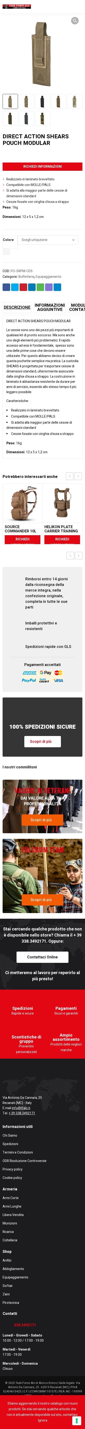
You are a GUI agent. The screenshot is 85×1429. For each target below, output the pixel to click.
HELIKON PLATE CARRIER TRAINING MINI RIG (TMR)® (61, 531)
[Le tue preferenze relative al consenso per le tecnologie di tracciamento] (76, 1420)
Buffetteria (26, 276)
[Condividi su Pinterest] (23, 287)
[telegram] (43, 1083)
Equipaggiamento (48, 276)
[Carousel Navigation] (74, 476)
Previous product (70, 555)
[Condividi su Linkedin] (32, 287)
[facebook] (4, 1083)
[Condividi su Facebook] (6, 287)
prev (69, 476)
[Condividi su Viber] (49, 287)
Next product (78, 555)
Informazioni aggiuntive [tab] (50, 307)
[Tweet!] (15, 287)
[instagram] (24, 1083)
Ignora (42, 1420)
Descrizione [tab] (17, 308)
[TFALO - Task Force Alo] (17, 6)
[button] (75, 20)
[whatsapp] (62, 1083)
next (78, 476)
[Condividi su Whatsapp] (40, 287)
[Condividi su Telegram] (57, 287)
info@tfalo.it (21, 1108)
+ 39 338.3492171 (22, 1113)
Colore (8, 239)
